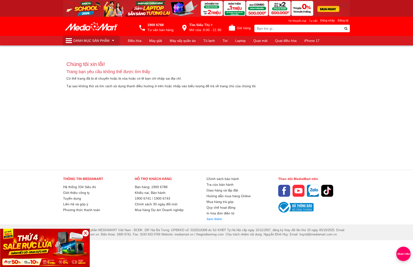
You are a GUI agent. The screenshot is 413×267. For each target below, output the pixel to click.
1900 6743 (162, 198)
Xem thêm (214, 219)
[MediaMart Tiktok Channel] (327, 191)
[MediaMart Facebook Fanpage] (284, 191)
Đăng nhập (327, 20)
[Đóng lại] (85, 233)
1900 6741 (143, 198)
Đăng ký (343, 20)
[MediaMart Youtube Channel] (298, 191)
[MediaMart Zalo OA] (313, 191)
